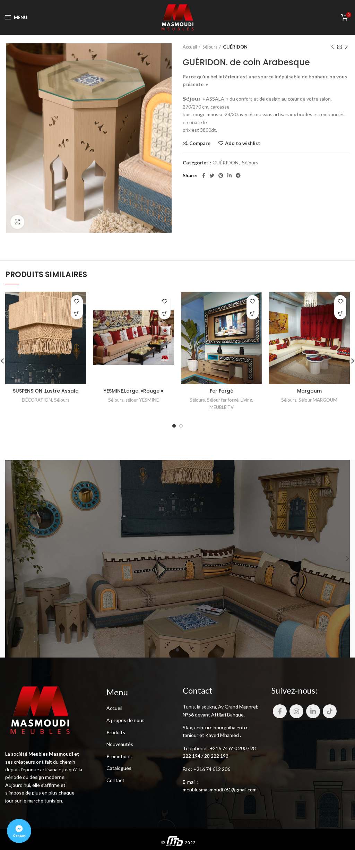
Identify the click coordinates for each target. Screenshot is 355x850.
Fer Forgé (221, 390)
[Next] (343, 559)
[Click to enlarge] (17, 222)
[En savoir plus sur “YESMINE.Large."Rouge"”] (164, 313)
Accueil (190, 47)
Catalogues (118, 768)
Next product (346, 46)
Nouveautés (119, 744)
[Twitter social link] (211, 175)
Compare (199, 143)
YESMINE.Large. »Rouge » (133, 390)
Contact (115, 780)
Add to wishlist (242, 143)
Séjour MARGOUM (317, 400)
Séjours (209, 47)
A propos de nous (125, 720)
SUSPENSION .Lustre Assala (46, 390)
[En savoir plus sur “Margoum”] (340, 313)
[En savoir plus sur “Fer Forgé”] (252, 313)
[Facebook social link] (203, 175)
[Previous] (12, 559)
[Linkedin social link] (229, 175)
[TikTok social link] (330, 711)
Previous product (332, 46)
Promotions (119, 756)
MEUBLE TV (221, 407)
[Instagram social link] (296, 711)
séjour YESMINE (142, 400)
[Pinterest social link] (220, 175)
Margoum (309, 390)
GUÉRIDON (235, 47)
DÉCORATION (37, 400)
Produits (115, 732)
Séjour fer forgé (223, 400)
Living (246, 400)
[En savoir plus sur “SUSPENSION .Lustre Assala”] (77, 313)
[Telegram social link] (238, 175)
